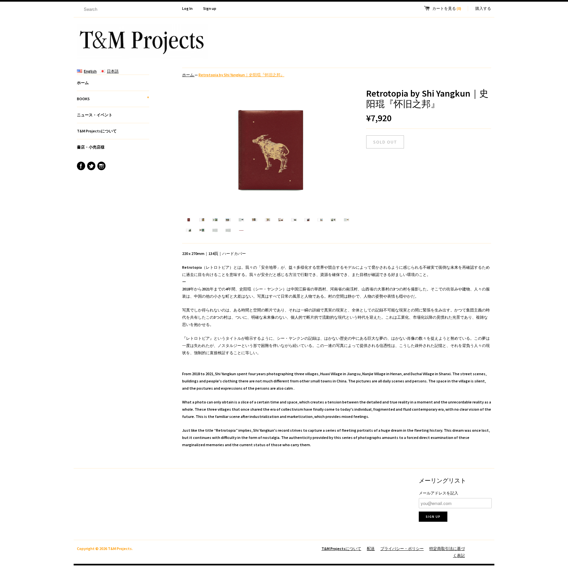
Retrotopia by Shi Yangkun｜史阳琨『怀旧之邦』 (241, 74)
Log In (187, 8)
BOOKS (113, 98)
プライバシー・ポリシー (402, 548)
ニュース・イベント (94, 114)
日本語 (113, 71)
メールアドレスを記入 (438, 493)
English (90, 71)
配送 (371, 548)
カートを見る (446, 8)
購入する (483, 8)
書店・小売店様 (91, 147)
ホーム (83, 82)
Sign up (209, 8)
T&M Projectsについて (97, 130)
